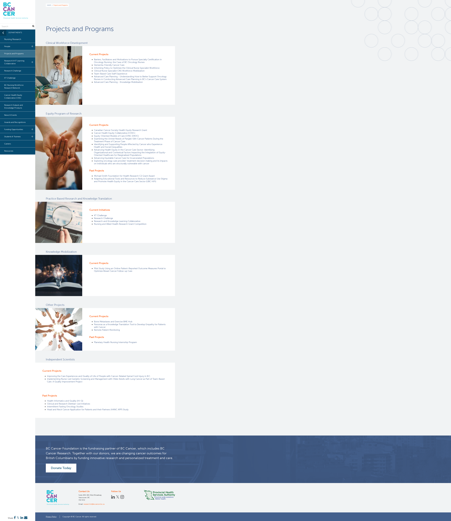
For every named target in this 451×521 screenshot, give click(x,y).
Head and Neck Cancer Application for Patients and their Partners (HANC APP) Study (87, 409)
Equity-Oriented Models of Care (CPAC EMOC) (116, 136)
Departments (15, 33)
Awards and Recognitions (15, 122)
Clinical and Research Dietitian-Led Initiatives (69, 403)
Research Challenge (103, 218)
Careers (7, 144)
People (7, 46)
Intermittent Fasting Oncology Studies (65, 406)
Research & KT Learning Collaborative (14, 62)
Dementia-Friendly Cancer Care (109, 65)
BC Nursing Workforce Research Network (13, 86)
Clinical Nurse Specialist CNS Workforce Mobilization (119, 70)
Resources (8, 151)
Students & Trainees (12, 136)
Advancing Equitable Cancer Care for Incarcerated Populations (124, 158)
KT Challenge (100, 215)
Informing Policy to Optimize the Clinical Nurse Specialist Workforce (126, 68)
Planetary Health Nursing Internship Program (115, 342)
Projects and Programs (14, 53)
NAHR (49, 5)
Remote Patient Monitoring (107, 330)
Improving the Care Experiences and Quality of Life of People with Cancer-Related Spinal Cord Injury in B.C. (99, 376)
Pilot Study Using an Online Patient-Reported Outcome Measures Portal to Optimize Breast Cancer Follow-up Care (130, 269)
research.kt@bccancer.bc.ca (94, 504)
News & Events (10, 115)
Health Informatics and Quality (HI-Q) (65, 401)
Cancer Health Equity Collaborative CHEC (13, 96)
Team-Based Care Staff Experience (110, 73)
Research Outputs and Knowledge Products (13, 106)
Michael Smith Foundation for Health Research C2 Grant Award (124, 176)
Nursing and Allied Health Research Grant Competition (120, 224)
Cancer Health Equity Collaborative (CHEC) (114, 133)
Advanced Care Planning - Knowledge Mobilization (118, 82)
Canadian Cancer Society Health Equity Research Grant (121, 130)
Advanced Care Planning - (130, 78)
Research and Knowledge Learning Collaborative (117, 221)
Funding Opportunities (13, 129)
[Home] (58, 497)
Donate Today (61, 468)
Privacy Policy (51, 517)
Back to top (443, 517)
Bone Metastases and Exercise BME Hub (113, 321)
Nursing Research (12, 39)
